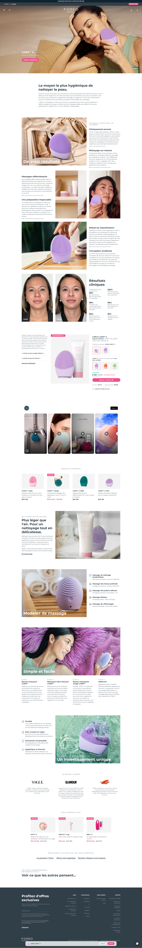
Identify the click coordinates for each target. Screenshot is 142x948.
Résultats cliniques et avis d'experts (92, 858)
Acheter (111, 943)
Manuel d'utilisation (28, 363)
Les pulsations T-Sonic (45, 858)
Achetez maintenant (30, 60)
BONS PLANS (133, 4)
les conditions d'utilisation (38, 921)
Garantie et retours (70, 906)
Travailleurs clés (115, 927)
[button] (137, 943)
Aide (104, 903)
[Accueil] (71, 10)
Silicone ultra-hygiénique (66, 858)
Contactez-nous (71, 898)
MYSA (118, 910)
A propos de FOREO (114, 898)
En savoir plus (27, 554)
